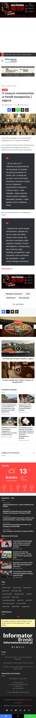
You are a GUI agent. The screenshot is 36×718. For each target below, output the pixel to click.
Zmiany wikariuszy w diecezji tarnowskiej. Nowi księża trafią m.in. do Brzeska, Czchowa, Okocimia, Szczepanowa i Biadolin (26, 433)
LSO (28, 294)
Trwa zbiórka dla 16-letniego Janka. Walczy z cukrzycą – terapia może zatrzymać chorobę (22, 544)
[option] (18, 327)
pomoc (15, 597)
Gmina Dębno (17, 590)
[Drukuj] (27, 110)
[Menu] (2, 61)
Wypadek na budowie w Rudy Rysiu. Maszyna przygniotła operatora (22, 564)
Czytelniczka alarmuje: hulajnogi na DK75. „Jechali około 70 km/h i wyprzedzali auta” (22, 555)
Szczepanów (24, 298)
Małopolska (19, 594)
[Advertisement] (18, 39)
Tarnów (15, 606)
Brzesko (27, 587)
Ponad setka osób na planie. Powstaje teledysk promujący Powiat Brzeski (23, 573)
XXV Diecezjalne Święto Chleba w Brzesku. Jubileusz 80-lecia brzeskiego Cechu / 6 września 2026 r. (18, 328)
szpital (5, 606)
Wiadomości (18, 322)
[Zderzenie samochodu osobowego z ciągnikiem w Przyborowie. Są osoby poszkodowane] (9, 421)
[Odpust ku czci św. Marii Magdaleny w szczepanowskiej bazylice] (27, 398)
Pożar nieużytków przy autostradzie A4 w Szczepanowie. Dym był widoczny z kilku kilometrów (9, 408)
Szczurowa (21, 603)
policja (6, 597)
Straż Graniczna (8, 603)
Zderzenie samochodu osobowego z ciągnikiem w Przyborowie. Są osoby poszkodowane (9, 431)
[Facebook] (9, 110)
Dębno (5, 590)
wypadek (25, 606)
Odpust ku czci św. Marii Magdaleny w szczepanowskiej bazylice (25, 407)
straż (29, 600)
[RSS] (23, 647)
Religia (14, 86)
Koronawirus (7, 594)
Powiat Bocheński (8, 600)
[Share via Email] (22, 110)
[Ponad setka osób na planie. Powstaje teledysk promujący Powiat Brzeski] (6, 574)
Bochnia (6, 587)
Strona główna (7, 86)
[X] (13, 110)
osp (28, 594)
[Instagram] (19, 647)
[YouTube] (17, 647)
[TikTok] (21, 647)
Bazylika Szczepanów (14, 294)
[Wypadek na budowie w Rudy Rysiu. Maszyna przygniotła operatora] (6, 565)
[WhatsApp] (18, 110)
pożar (20, 600)
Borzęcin (17, 587)
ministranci (11, 298)
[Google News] (18, 304)
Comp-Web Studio (27, 705)
